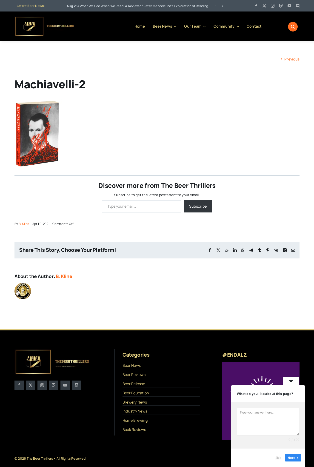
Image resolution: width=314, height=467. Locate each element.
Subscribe (198, 206)
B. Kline (24, 224)
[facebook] (256, 6)
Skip (278, 457)
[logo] (44, 17)
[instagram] (272, 6)
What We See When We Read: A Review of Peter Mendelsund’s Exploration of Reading (122, 6)
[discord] (298, 6)
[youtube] (289, 6)
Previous (292, 59)
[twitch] (281, 6)
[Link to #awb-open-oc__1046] (293, 27)
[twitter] (264, 6)
